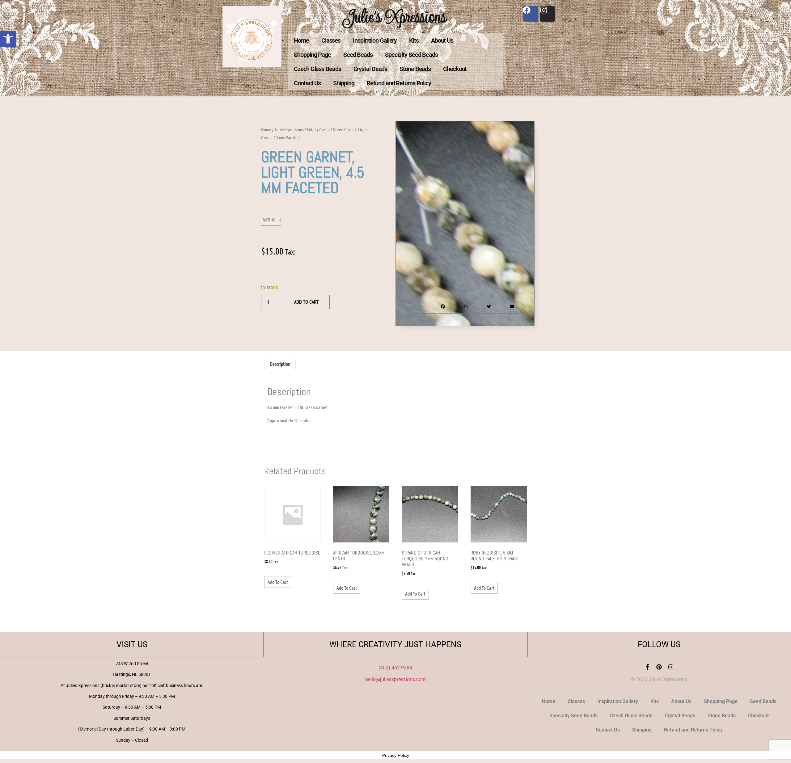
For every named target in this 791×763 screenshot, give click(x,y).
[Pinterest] (659, 667)
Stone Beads (415, 69)
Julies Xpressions (289, 129)
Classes (331, 40)
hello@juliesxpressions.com (395, 679)
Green (324, 129)
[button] (8, 39)
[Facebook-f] (647, 667)
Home (301, 40)
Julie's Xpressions (395, 16)
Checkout (455, 69)
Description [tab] (280, 364)
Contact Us (307, 83)
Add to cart (306, 302)
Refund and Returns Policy (398, 83)
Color (311, 129)
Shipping (343, 83)
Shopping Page (312, 54)
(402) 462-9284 (395, 668)
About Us (442, 40)
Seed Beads (358, 54)
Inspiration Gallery (375, 40)
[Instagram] (671, 667)
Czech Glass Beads (317, 69)
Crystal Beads (370, 69)
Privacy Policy (395, 755)
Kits (414, 40)
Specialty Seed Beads (411, 54)
